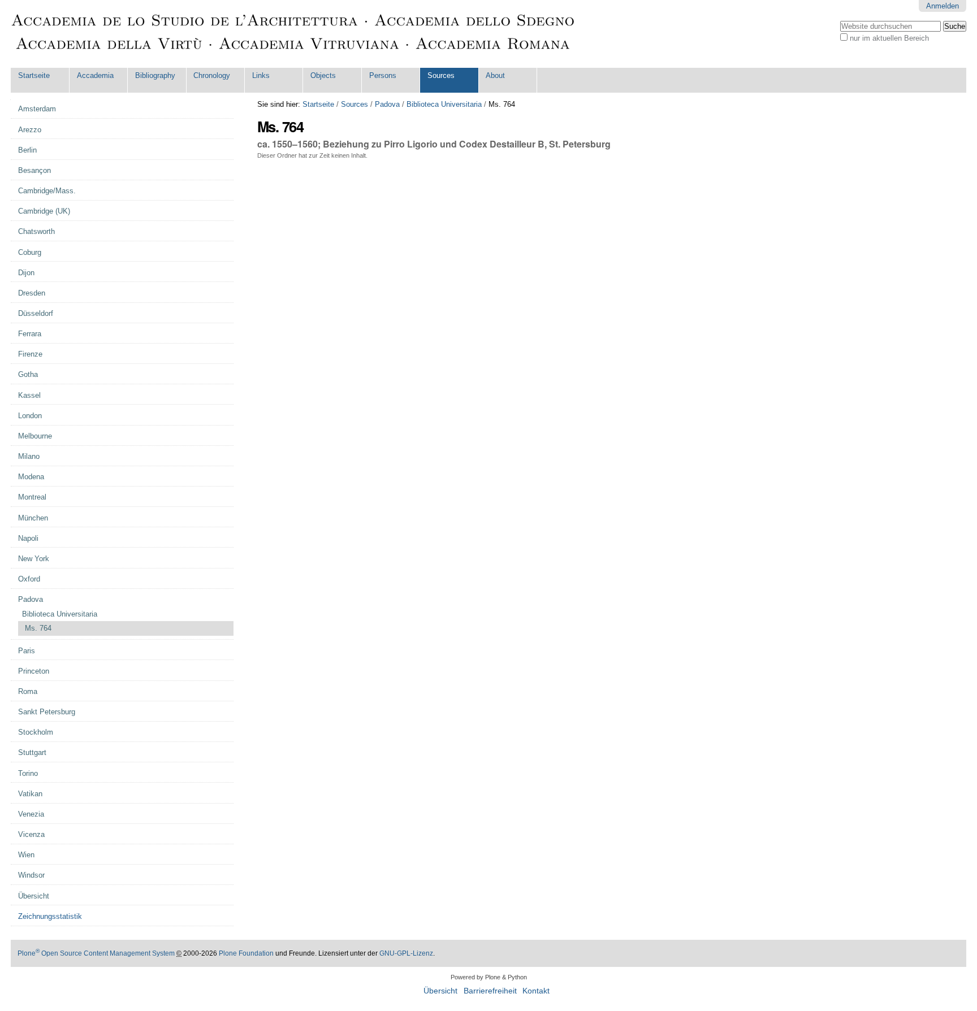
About (495, 75)
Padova (387, 104)
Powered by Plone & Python (489, 977)
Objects (323, 75)
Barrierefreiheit (490, 991)
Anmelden (942, 6)
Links (261, 75)
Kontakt (536, 991)
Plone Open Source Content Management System (96, 953)
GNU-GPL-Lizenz (406, 953)
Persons (382, 75)
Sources (441, 75)
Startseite (34, 75)
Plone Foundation (246, 953)
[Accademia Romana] (293, 33)
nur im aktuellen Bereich (889, 38)
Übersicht (440, 991)
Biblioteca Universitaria (444, 104)
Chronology (211, 75)
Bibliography (155, 75)
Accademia (95, 75)
